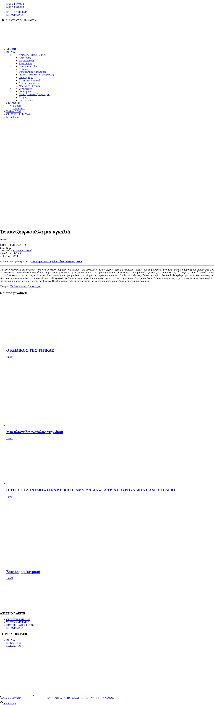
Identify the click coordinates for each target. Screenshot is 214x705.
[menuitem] (110, 12)
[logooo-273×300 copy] (23, 36)
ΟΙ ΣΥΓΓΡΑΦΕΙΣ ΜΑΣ (18, 619)
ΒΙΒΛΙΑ (10, 640)
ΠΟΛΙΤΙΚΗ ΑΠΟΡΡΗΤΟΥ (20, 625)
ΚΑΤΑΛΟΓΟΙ (13, 645)
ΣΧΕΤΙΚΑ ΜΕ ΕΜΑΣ (17, 12)
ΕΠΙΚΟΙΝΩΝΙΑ (14, 14)
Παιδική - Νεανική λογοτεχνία (25, 286)
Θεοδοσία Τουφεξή (22, 250)
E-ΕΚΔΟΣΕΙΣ (13, 643)
